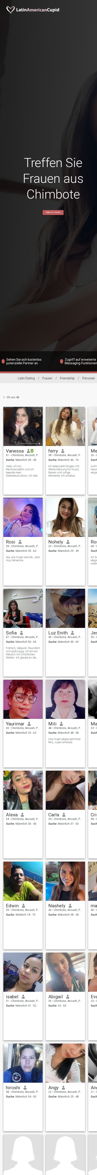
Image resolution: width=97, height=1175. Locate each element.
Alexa (12, 814)
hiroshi (13, 1087)
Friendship (67, 378)
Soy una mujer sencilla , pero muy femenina (23, 559)
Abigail (55, 996)
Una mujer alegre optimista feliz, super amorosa (64, 741)
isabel (12, 996)
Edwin (12, 905)
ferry (53, 451)
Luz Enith (58, 633)
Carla (53, 814)
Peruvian (88, 378)
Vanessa (15, 451)
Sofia (11, 633)
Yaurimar (15, 724)
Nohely (55, 542)
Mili (52, 724)
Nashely (56, 905)
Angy (53, 1087)
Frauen (47, 378)
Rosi (10, 542)
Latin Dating (26, 378)
